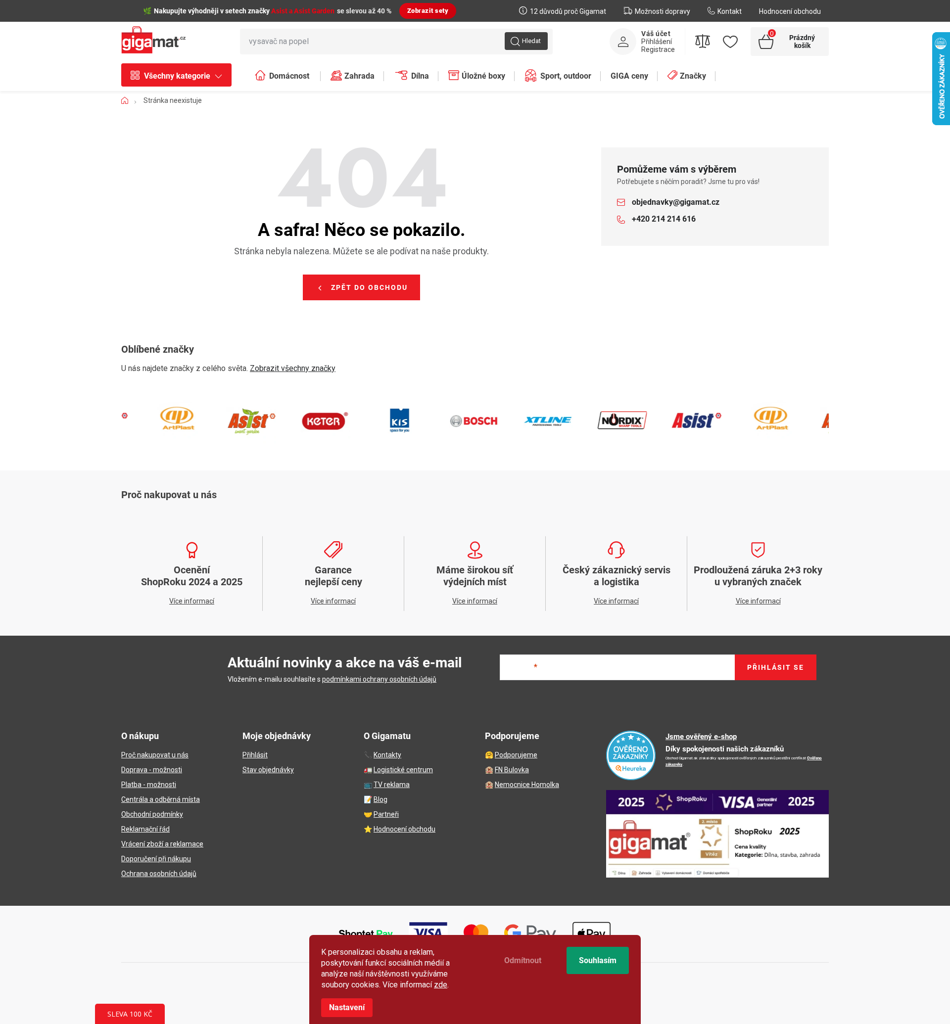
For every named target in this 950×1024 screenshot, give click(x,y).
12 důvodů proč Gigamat (568, 11)
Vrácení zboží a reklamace (162, 844)
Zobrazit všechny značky (292, 368)
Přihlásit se (775, 667)
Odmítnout (522, 960)
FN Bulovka (512, 770)
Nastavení (347, 1007)
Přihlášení (656, 42)
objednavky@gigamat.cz (675, 202)
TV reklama (392, 785)
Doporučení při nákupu (156, 859)
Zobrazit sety (428, 10)
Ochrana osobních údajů (158, 874)
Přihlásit (255, 755)
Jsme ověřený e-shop (701, 736)
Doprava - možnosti (151, 770)
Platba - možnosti (148, 785)
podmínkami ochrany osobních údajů (379, 679)
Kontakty (387, 755)
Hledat (531, 41)
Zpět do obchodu (369, 287)
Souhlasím (598, 960)
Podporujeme (516, 755)
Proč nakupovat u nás (155, 755)
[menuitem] (181, 76)
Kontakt (729, 11)
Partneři (386, 814)
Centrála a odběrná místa (160, 799)
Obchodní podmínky (152, 814)
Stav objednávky (268, 770)
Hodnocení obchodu (790, 11)
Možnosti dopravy (662, 11)
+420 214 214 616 (664, 219)
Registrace (658, 49)
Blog (380, 799)
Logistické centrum (403, 770)
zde (440, 984)
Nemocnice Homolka (527, 785)
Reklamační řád (145, 829)
